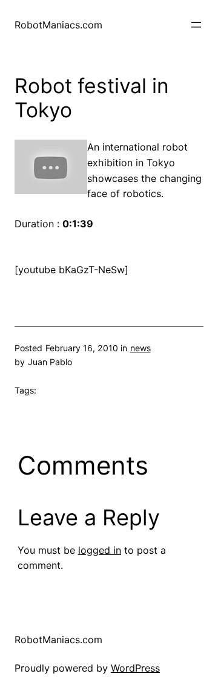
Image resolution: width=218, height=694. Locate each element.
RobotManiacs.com (58, 25)
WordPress (135, 668)
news (140, 348)
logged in (99, 550)
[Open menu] (196, 25)
